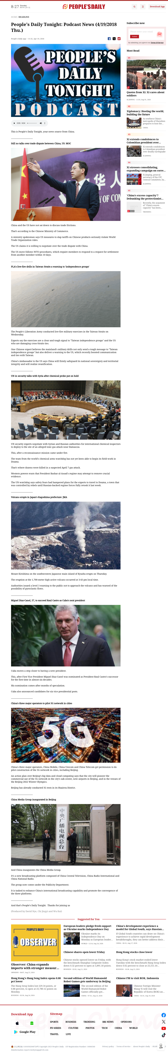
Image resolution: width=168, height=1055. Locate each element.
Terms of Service (123, 1046)
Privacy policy (108, 1046)
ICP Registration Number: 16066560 (80, 1047)
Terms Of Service (157, 43)
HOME (14, 17)
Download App (157, 6)
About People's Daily (141, 1046)
